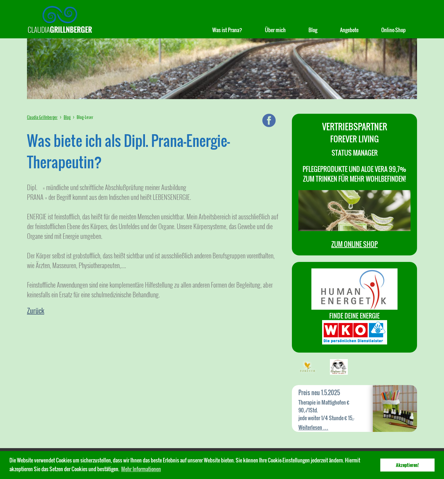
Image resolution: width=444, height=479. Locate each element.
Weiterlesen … (313, 427)
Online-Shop (393, 30)
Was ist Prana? (227, 30)
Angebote (349, 30)
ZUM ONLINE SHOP (354, 244)
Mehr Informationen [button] (141, 469)
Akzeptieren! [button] (407, 464)
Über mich (275, 30)
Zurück (35, 311)
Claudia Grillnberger (42, 117)
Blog (312, 30)
